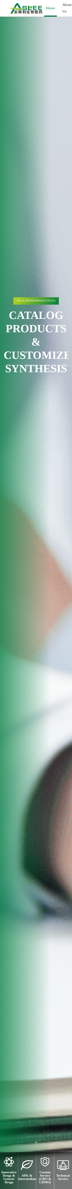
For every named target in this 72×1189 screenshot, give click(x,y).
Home (50, 8)
